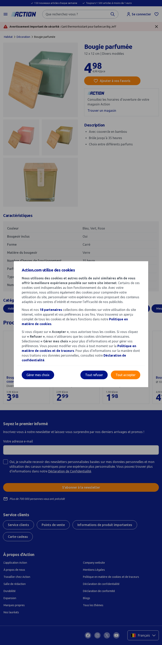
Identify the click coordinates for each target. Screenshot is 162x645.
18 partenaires (51, 309)
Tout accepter (126, 375)
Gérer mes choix (37, 375)
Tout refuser (94, 375)
